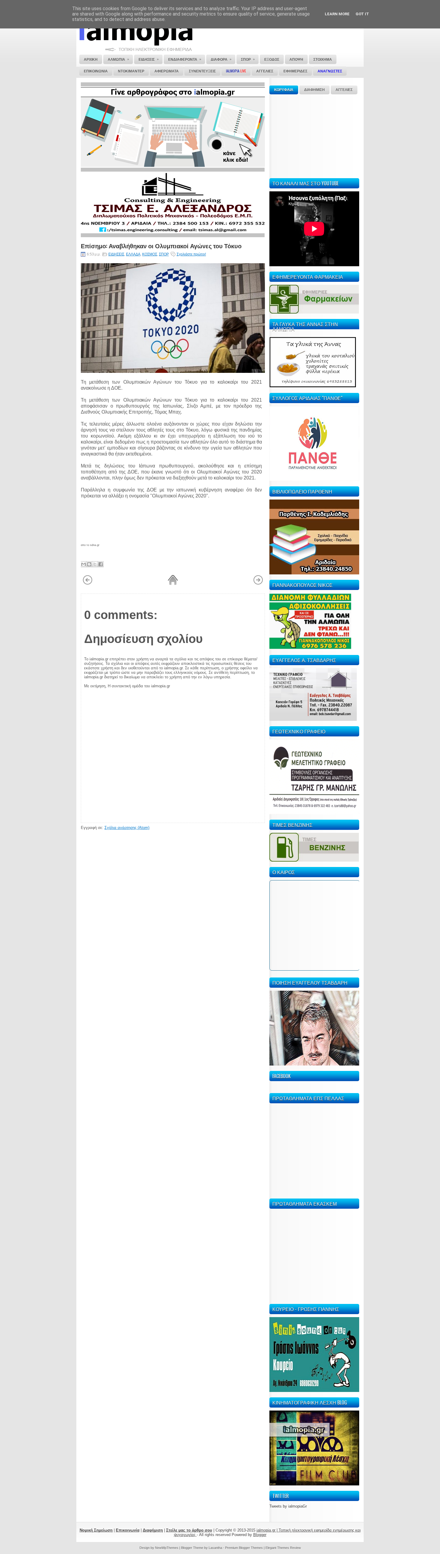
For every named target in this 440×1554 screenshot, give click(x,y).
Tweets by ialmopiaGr (288, 1506)
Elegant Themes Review (283, 1548)
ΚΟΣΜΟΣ (149, 254)
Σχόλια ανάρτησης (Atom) (126, 827)
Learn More (337, 14)
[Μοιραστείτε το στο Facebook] (101, 564)
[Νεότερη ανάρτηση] (87, 583)
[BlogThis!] (89, 564)
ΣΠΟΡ (164, 254)
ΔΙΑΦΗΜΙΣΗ (314, 90)
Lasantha (215, 1548)
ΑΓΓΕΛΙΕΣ (344, 90)
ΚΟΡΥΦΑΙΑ (283, 90)
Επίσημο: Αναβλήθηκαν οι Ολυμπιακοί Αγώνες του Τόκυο (161, 246)
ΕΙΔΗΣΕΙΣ (116, 254)
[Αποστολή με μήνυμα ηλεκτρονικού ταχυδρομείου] (84, 564)
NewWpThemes (166, 1548)
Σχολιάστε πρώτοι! (191, 254)
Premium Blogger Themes (244, 1548)
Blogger (259, 1534)
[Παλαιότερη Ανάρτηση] (258, 583)
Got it (362, 14)
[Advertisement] (314, 135)
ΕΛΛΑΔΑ (133, 254)
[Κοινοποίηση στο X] (95, 564)
